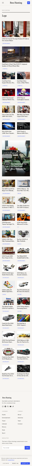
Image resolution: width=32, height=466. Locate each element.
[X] (8, 406)
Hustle (4, 414)
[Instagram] (3, 406)
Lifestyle (4, 424)
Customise (6, 463)
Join (27, 447)
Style (3, 430)
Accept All (25, 463)
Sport (3, 433)
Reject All (15, 463)
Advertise (20, 417)
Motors (4, 427)
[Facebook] (5, 406)
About (19, 414)
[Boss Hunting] (16, 2)
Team (19, 421)
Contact (20, 424)
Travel (3, 421)
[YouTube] (10, 406)
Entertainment (6, 417)
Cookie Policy (11, 460)
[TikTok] (13, 406)
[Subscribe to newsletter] (28, 2)
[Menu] (3, 2)
